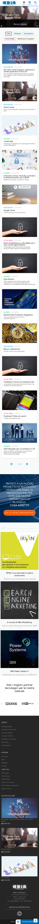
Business (17, 33)
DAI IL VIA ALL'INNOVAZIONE (19, 513)
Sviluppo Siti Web (7, 733)
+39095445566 (14, 901)
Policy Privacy (6, 776)
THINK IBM (5, 878)
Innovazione (28, 33)
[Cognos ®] (12, 704)
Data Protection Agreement (10, 785)
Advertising (5, 742)
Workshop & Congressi (26, 39)
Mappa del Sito (6, 788)
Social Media (9, 39)
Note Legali (5, 773)
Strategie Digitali (7, 726)
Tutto (8, 34)
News (3, 759)
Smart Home (6, 849)
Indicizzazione (6, 745)
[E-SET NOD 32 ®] (28, 704)
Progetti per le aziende (9, 739)
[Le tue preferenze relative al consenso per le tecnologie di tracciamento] (35, 920)
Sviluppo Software (7, 736)
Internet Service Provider (9, 729)
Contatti (4, 766)
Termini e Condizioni (8, 782)
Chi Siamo (5, 756)
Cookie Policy (6, 779)
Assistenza (5, 763)
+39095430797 (27, 901)
